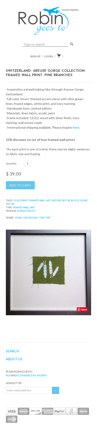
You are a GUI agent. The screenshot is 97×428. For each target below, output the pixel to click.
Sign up (35, 56)
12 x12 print (20, 200)
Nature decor (61, 200)
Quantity (11, 163)
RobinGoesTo (26, 210)
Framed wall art (40, 200)
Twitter (44, 217)
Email (18, 217)
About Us (14, 359)
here (76, 127)
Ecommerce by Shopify (32, 375)
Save (84, 309)
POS (8, 375)
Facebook (30, 217)
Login (48, 56)
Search (12, 351)
